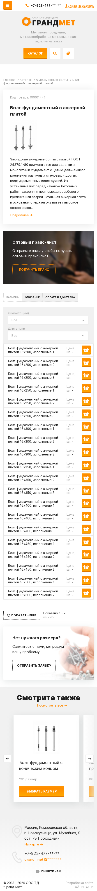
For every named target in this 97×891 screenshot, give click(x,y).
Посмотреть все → (52, 705)
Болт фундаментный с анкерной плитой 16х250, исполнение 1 (33, 388)
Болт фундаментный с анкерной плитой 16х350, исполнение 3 (33, 491)
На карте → (33, 844)
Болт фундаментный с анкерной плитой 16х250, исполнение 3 (33, 414)
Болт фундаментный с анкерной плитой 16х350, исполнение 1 (33, 465)
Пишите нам (51, 871)
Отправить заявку (34, 665)
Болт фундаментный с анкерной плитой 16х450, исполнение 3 (33, 567)
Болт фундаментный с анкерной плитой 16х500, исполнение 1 (33, 580)
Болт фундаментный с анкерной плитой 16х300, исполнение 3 (33, 452)
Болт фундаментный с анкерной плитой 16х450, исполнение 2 (33, 554)
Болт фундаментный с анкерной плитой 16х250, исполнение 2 (33, 401)
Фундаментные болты (52, 79)
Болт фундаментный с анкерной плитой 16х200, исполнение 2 (33, 363)
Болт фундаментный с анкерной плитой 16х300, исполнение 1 (33, 427)
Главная (9, 79)
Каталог (35, 53)
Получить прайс (34, 269)
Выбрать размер (42, 791)
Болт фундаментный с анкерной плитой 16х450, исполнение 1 (33, 542)
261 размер (28, 779)
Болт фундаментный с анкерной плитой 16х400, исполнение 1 (33, 503)
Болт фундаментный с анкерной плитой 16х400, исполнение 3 (33, 529)
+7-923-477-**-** (46, 5)
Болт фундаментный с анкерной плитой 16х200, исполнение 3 (33, 375)
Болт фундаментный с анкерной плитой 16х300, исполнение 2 (33, 439)
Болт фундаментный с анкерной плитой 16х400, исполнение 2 (33, 516)
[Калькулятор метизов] (68, 53)
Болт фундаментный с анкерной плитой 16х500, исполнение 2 (33, 593)
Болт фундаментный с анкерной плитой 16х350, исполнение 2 (33, 478)
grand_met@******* (42, 859)
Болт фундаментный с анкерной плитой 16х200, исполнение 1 (33, 350)
